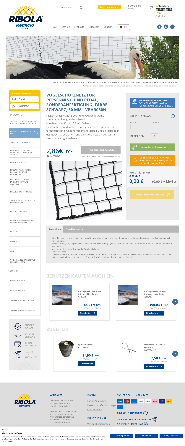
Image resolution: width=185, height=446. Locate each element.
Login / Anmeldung (97, 400)
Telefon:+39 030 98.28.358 (61, 400)
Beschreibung (54, 229)
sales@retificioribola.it (60, 406)
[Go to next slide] (175, 302)
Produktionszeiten (74, 229)
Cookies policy (94, 409)
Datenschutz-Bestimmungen (101, 405)
